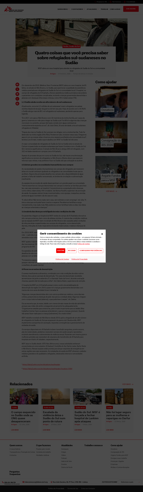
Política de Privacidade (80, 259)
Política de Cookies (83, 244)
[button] (102, 234)
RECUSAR (71, 250)
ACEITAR (60, 250)
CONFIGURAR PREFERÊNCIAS (91, 250)
